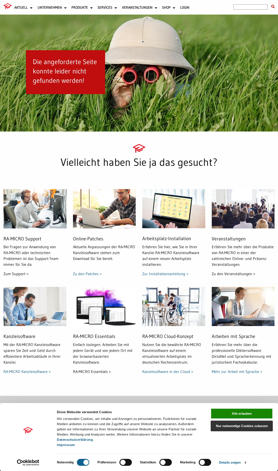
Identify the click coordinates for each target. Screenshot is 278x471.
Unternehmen (50, 7)
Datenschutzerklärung (75, 439)
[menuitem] (7, 7)
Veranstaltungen (137, 7)
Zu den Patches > (87, 273)
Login (184, 7)
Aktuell (21, 7)
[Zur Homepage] (7, 6)
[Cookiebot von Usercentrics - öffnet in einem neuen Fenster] (28, 462)
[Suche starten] (273, 7)
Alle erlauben (242, 413)
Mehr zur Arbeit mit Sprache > (237, 371)
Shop (166, 7)
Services (105, 7)
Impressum (66, 445)
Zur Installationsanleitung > (165, 273)
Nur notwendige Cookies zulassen (242, 426)
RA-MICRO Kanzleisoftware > (27, 371)
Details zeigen (230, 462)
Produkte (79, 7)
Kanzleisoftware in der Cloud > (167, 371)
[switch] (125, 462)
